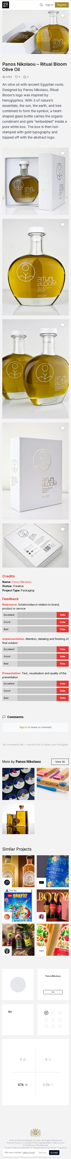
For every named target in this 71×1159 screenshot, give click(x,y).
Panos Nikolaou (21, 581)
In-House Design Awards (43, 1147)
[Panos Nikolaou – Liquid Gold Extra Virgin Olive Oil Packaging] (18, 818)
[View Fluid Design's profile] (7, 917)
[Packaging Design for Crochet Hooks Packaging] (53, 784)
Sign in (49, 4)
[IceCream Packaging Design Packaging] (18, 784)
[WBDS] (46, 1013)
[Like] (62, 16)
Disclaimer (42, 1145)
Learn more (28, 1152)
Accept (54, 1152)
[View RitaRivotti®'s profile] (41, 882)
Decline (42, 1152)
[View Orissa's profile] (7, 951)
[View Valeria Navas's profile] (41, 917)
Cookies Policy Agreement (37, 1142)
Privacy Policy (14, 1142)
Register (61, 4)
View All (60, 761)
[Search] (41, 5)
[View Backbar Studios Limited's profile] (7, 882)
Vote (62, 614)
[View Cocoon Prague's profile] (41, 951)
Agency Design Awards (17, 1147)
